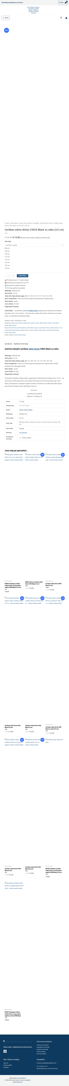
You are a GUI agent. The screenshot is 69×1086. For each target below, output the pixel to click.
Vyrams (21, 428)
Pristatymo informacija (43, 1045)
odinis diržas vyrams (32, 328)
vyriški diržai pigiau (10, 332)
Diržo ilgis (8, 241)
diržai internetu (12, 328)
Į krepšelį (23, 276)
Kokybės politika (7, 1065)
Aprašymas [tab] (8, 344)
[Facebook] (5, 1051)
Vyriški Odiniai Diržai (46, 223)
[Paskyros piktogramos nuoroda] (66, 18)
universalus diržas (44, 328)
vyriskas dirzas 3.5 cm (56, 328)
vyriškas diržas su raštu (26, 330)
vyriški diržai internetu (53, 330)
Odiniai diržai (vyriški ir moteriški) (29, 223)
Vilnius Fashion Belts (20, 335)
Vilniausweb (19, 1082)
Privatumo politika (41, 1053)
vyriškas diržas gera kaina (12, 330)
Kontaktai (5, 1067)
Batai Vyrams (15, 323)
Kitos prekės (14, 223)
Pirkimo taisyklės (41, 1051)
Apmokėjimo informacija (43, 1047)
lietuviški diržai (22, 328)
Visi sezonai (23, 432)
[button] (61, 17)
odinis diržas (34, 348)
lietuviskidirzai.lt (22, 1078)
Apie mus (5, 1063)
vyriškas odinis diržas (40, 330)
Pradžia (7, 223)
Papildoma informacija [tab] (21, 344)
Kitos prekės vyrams (33, 323)
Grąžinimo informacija (42, 1049)
